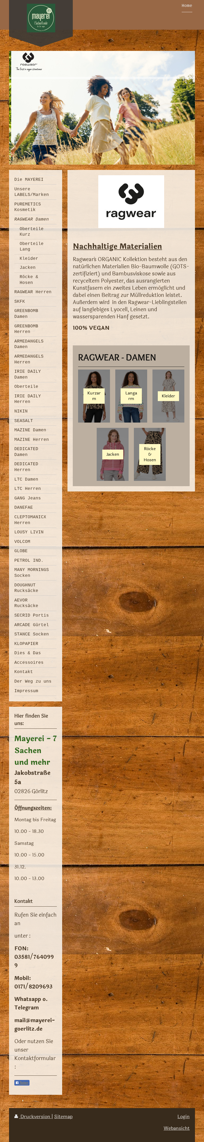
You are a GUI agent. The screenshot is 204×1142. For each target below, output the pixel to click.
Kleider (168, 396)
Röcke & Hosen (150, 454)
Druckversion (35, 1116)
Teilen (23, 1083)
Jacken (112, 454)
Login (183, 1116)
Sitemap (63, 1116)
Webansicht (177, 1128)
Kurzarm (94, 396)
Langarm (131, 396)
